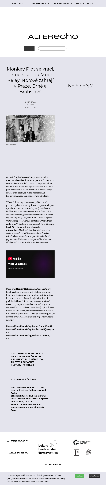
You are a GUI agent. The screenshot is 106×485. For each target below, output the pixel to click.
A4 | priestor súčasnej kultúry (27, 362)
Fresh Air (28, 365)
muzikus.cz (17, 4)
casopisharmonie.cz (62, 4)
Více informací (94, 476)
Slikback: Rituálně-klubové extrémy (28, 396)
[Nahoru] (102, 469)
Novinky (30, 105)
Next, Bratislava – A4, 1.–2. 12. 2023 (27, 387)
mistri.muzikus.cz (84, 4)
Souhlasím (80, 476)
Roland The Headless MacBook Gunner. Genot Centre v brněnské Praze (27, 407)
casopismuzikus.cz (40, 4)
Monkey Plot (26, 353)
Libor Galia (30, 102)
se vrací (39, 180)
